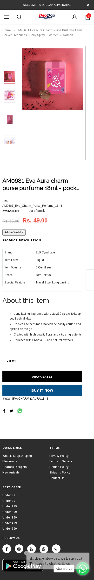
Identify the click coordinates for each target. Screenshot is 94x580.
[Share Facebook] (4, 410)
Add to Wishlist (14, 232)
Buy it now (42, 390)
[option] (52, 79)
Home (6, 30)
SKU (5, 200)
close (88, 5)
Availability (11, 211)
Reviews (10, 361)
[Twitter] (11, 410)
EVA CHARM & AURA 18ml (30, 398)
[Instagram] (19, 548)
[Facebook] (6, 548)
